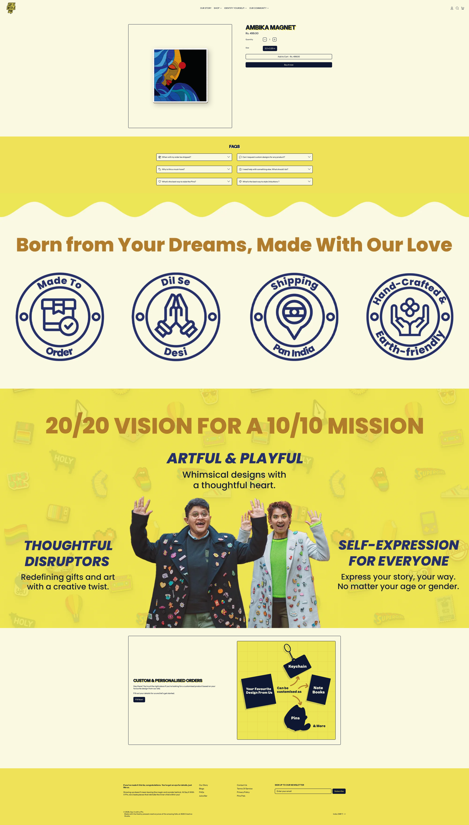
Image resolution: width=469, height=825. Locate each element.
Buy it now (288, 65)
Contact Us (242, 785)
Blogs (201, 788)
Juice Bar (203, 796)
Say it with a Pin (136, 812)
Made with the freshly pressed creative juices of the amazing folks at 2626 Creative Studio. (158, 815)
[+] (275, 39)
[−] (265, 39)
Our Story (205, 8)
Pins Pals (241, 796)
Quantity (249, 39)
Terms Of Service (244, 788)
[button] (457, 8)
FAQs (201, 792)
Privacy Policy (243, 792)
